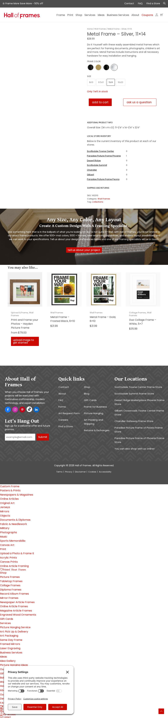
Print (3, 549)
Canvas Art (7, 545)
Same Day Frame (11, 640)
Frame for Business (95, 406)
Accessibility (105, 471)
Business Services (11, 652)
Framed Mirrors (10, 644)
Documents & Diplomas (15, 520)
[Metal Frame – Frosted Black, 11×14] (90, 65)
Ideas (3, 657)
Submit (42, 437)
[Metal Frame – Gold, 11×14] (98, 65)
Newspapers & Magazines (16, 495)
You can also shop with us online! (135, 448)
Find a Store (153, 3)
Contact (129, 3)
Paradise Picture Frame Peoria (103, 179)
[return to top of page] (161, 711)
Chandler (92, 169)
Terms (59, 471)
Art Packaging (9, 636)
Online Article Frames (14, 606)
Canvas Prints (9, 562)
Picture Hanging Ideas (14, 665)
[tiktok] (29, 409)
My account (9, 714)
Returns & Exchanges (96, 430)
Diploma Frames (10, 589)
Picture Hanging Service (15, 627)
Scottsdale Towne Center (100, 151)
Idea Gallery (8, 661)
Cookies (92, 471)
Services (5, 623)
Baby (3, 677)
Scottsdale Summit (97, 165)
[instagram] (15, 410)
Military (4, 528)
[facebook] (8, 410)
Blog (86, 393)
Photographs (8, 532)
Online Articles (9, 499)
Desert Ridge (94, 160)
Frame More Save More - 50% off (24, 3)
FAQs (3, 703)
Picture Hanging (93, 413)
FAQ (140, 3)
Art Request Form (69, 413)
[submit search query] (164, 3)
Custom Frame (9, 486)
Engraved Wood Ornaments (18, 615)
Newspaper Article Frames (17, 602)
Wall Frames (100, 29)
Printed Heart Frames (14, 569)
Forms (62, 406)
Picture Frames (10, 577)
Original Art (7, 503)
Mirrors (4, 511)
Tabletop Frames (11, 581)
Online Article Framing (14, 566)
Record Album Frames (14, 594)
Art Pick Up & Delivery (14, 631)
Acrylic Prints (8, 558)
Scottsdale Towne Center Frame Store (138, 387)
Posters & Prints (10, 490)
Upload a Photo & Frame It (17, 553)
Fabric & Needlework (13, 524)
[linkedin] (36, 410)
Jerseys (5, 507)
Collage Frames (137, 312)
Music (3, 537)
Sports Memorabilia (12, 541)
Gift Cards (90, 400)
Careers (63, 420)
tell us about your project (84, 250)
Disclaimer (80, 471)
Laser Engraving (10, 648)
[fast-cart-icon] (161, 16)
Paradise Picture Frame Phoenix (104, 155)
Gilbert (90, 174)
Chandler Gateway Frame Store (134, 421)
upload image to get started (23, 341)
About (62, 393)
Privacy (68, 471)
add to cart (100, 102)
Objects (5, 516)
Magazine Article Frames (16, 610)
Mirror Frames (9, 598)
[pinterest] (22, 410)
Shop (87, 387)
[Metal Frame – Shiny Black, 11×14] (106, 65)
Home (90, 29)
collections (97, 201)
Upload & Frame (19, 312)
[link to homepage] (22, 16)
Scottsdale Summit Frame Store (134, 393)
